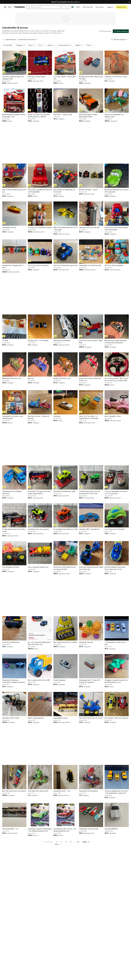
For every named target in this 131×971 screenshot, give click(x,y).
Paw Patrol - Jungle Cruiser (62, 114)
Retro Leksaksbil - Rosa (113, 416)
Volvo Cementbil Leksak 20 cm (38, 567)
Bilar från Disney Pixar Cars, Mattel (14, 791)
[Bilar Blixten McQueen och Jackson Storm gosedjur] (117, 176)
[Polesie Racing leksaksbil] (65, 326)
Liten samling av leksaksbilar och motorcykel (64, 191)
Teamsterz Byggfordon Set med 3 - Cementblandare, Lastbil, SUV (116, 792)
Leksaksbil (56, 416)
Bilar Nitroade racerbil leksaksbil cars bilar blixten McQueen (115, 342)
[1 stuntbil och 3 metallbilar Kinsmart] (40, 213)
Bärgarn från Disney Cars (61, 378)
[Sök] (61, 7)
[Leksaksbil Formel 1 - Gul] (65, 777)
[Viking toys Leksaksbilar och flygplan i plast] (117, 100)
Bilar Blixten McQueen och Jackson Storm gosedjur (117, 191)
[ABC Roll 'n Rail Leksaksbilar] (117, 251)
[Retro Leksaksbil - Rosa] (117, 402)
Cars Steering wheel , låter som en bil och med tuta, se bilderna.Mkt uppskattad (116, 379)
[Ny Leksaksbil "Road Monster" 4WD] (65, 515)
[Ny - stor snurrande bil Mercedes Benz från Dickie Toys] (40, 628)
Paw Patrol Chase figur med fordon (65, 265)
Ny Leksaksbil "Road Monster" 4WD (65, 529)
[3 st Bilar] (14, 326)
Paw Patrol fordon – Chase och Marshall (38, 417)
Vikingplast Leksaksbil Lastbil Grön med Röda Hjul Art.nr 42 (116, 681)
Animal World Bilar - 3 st (10, 829)
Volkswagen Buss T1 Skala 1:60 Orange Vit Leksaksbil (89, 681)
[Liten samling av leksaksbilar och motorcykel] (65, 176)
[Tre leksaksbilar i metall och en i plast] (117, 628)
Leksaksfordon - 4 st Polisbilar (38, 340)
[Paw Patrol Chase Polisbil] (40, 63)
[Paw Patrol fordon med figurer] (40, 251)
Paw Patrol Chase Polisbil (36, 76)
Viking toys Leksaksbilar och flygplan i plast (114, 116)
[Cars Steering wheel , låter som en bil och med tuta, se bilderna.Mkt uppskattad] (117, 364)
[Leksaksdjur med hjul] (91, 628)
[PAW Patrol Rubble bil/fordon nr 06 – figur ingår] (65, 213)
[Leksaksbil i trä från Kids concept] (117, 63)
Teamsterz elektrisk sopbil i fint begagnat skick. (13, 78)
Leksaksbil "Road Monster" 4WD (64, 491)
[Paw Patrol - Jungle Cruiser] (65, 100)
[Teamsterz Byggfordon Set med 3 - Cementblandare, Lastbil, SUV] (117, 777)
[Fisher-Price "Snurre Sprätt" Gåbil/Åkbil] (91, 326)
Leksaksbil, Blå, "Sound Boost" (89, 529)
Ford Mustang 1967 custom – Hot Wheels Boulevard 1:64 (64, 830)
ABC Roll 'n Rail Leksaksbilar (114, 265)
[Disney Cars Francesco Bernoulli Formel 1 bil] (91, 364)
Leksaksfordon (10, 39)
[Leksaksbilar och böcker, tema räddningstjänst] (14, 402)
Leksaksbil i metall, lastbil (10, 718)
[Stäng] (129, 2)
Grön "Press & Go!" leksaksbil (114, 529)
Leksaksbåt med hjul (9, 227)
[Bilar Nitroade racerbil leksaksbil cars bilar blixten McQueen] (117, 326)
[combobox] (44, 7)
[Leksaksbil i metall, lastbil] (14, 704)
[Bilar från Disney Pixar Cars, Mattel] (14, 777)
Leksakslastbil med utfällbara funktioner (12, 492)
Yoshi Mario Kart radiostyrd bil (38, 791)
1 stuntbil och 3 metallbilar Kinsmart (40, 227)
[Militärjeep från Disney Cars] (14, 364)
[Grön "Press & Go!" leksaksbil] (117, 515)
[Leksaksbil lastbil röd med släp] (91, 213)
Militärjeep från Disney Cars (11, 378)
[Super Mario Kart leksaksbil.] (91, 777)
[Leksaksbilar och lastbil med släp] (91, 251)
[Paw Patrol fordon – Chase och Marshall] (40, 402)
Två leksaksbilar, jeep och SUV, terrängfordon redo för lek (89, 492)
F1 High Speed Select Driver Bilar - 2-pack (14, 530)
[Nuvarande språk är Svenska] (72, 7)
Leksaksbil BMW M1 (111, 829)
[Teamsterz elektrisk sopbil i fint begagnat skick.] (14, 63)
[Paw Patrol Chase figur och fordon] (91, 704)
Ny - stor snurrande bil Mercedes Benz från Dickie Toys (39, 643)
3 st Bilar (5, 340)
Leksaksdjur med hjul (86, 642)
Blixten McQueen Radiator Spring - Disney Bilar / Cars (14, 116)
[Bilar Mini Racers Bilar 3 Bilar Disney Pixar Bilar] (91, 63)
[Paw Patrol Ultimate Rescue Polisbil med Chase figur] (91, 553)
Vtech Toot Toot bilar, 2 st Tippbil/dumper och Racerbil (88, 417)
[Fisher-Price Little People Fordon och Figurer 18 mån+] (65, 553)
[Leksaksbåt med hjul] (14, 213)
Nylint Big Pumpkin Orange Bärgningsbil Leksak (88, 116)
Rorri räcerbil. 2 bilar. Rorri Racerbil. (116, 718)
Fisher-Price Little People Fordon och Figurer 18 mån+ (64, 568)
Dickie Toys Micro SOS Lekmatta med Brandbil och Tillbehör (39, 116)
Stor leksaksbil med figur (10, 567)
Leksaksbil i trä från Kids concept (116, 76)
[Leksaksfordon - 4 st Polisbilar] (40, 326)
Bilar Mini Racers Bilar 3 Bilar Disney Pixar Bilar (91, 78)
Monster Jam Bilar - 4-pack (88, 189)
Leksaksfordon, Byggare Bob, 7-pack (13, 266)
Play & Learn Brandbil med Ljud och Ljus (14, 191)
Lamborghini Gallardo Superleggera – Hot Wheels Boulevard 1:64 (40, 830)
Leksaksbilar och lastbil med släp (90, 265)
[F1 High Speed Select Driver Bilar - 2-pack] (14, 515)
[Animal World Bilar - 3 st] (14, 815)
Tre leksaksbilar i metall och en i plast (115, 643)
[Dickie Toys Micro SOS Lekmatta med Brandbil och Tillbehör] (40, 100)
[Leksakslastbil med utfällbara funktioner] (14, 477)
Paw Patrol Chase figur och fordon (91, 718)
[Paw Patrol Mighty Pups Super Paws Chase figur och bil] (117, 553)
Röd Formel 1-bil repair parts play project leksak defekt (39, 492)
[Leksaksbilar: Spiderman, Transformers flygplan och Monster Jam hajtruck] (14, 666)
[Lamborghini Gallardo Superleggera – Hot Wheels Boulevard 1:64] (40, 815)
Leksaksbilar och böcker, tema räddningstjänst (12, 417)
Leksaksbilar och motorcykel (88, 829)
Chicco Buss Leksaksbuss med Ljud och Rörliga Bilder (40, 191)
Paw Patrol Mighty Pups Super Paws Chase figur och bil (115, 568)
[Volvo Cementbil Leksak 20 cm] (40, 553)
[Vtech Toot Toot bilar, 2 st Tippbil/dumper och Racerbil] (91, 402)
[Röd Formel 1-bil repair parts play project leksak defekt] (40, 477)
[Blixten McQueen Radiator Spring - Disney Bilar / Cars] (14, 100)
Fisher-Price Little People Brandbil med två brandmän (116, 229)
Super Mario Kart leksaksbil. (88, 791)
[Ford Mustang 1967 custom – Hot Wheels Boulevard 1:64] (65, 815)
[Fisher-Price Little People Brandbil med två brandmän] (117, 213)
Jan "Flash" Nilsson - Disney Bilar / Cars (64, 78)
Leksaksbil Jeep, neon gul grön (38, 529)
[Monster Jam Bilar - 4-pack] (91, 176)
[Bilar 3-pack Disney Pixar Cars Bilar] (65, 628)
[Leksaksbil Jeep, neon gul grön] (40, 515)
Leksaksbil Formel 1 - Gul (61, 791)
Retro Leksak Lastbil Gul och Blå (39, 680)
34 (78, 842)
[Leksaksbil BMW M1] (117, 815)
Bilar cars (31, 378)
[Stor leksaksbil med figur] (14, 553)
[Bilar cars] (40, 364)
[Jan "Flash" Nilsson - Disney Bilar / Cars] (65, 63)
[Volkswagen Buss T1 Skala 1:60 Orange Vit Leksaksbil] (91, 666)
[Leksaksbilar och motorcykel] (91, 815)
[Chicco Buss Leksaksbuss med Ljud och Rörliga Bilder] (40, 176)
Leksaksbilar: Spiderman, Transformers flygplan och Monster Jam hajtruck (14, 681)
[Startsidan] (19, 7)
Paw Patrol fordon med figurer (38, 265)
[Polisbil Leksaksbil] (65, 666)
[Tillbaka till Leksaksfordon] (3, 39)
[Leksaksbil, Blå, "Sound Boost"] (91, 515)
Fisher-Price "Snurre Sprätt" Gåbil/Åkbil (90, 342)
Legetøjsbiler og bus (60, 718)
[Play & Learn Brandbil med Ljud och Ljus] (14, 176)
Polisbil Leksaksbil (59, 680)
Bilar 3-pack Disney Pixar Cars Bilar (65, 642)
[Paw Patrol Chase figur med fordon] (65, 251)
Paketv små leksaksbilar (36, 718)
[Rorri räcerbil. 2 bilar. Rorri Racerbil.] (117, 704)
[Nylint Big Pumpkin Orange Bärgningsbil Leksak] (91, 100)
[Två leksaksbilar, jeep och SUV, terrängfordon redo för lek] (91, 477)
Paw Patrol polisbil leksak (10, 642)
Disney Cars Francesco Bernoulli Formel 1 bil (90, 379)
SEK (78, 7)
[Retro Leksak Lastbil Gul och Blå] (40, 666)
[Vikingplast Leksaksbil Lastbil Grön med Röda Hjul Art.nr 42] (117, 666)
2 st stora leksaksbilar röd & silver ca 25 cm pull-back (116, 492)
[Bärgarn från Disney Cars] (65, 364)
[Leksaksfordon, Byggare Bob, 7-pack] (14, 251)
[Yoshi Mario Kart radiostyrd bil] (40, 777)
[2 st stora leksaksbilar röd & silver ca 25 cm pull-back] (117, 477)
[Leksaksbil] (65, 402)
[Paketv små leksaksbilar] (40, 704)
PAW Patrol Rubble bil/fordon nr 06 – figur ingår (65, 229)
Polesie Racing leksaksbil (61, 340)
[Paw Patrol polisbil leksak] (14, 628)
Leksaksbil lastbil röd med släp (89, 227)
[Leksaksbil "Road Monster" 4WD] (65, 477)
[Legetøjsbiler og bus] (65, 704)
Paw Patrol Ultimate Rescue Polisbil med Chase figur (91, 568)
